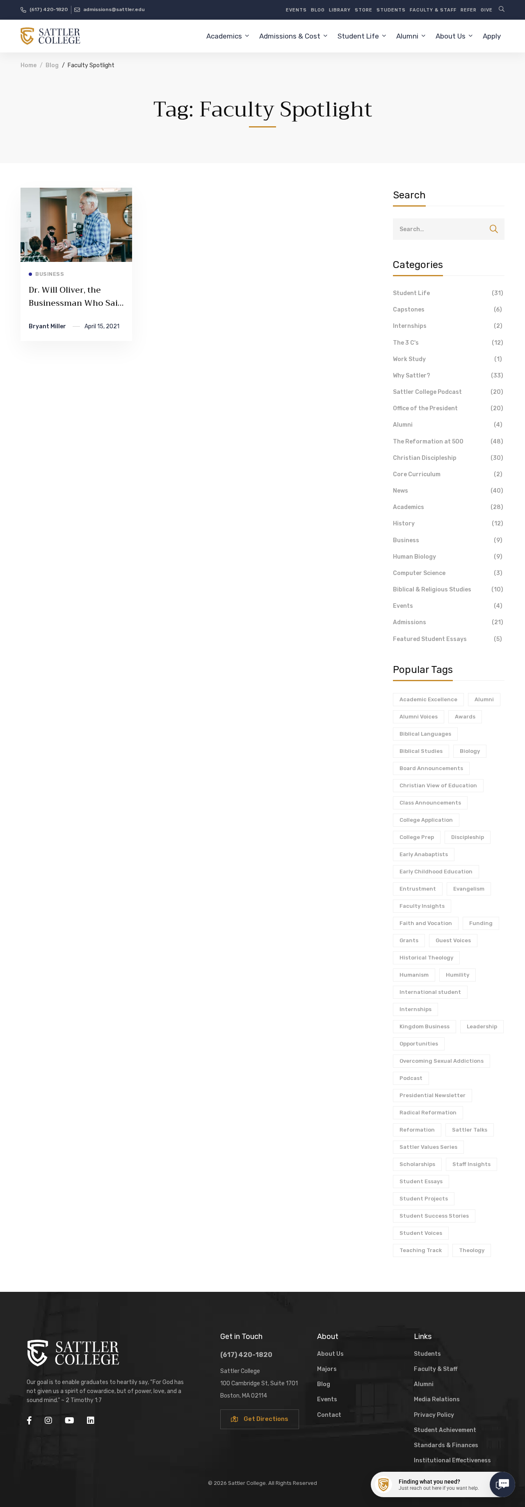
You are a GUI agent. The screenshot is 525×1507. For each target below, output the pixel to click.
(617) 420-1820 (246, 1355)
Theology (471, 1250)
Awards (465, 717)
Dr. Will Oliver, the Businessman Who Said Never (76, 303)
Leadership (482, 1026)
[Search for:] (449, 229)
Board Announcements (431, 768)
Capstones (447, 309)
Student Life (448, 293)
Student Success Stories (434, 1216)
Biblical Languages (425, 734)
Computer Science (447, 573)
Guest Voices (453, 940)
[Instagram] (48, 1420)
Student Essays (421, 1181)
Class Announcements (430, 803)
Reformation (417, 1130)
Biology (470, 751)
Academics (448, 507)
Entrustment (417, 889)
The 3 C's (448, 342)
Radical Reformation (428, 1112)
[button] (259, 1419)
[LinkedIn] (91, 1420)
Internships (447, 326)
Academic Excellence (428, 699)
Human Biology (447, 556)
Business (447, 540)
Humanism (414, 975)
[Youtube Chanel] (69, 1420)
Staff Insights (471, 1164)
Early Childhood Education (435, 871)
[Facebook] (29, 1420)
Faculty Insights (422, 906)
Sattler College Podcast (448, 392)
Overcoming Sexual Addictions (441, 1061)
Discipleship (467, 837)
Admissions (448, 622)
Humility (457, 975)
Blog (52, 65)
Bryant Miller (47, 326)
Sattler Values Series (428, 1147)
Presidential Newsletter (432, 1095)
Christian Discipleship (448, 458)
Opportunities (418, 1044)
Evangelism (468, 889)
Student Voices (420, 1233)
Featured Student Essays (447, 639)
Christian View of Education (438, 785)
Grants (408, 940)
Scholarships (417, 1164)
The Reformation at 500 (448, 441)
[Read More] (76, 193)
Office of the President (448, 408)
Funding (481, 923)
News (448, 490)
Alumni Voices (418, 717)
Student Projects (423, 1199)
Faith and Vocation (425, 923)
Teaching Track (420, 1250)
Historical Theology (426, 958)
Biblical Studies (421, 751)
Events (447, 605)
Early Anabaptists (423, 854)
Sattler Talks (469, 1130)
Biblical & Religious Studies (448, 589)
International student (430, 992)
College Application (426, 820)
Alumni (447, 424)
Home (29, 65)
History (448, 523)
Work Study (447, 359)
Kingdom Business (424, 1026)
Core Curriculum (447, 474)
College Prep (416, 837)
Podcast (410, 1078)
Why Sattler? (448, 375)
